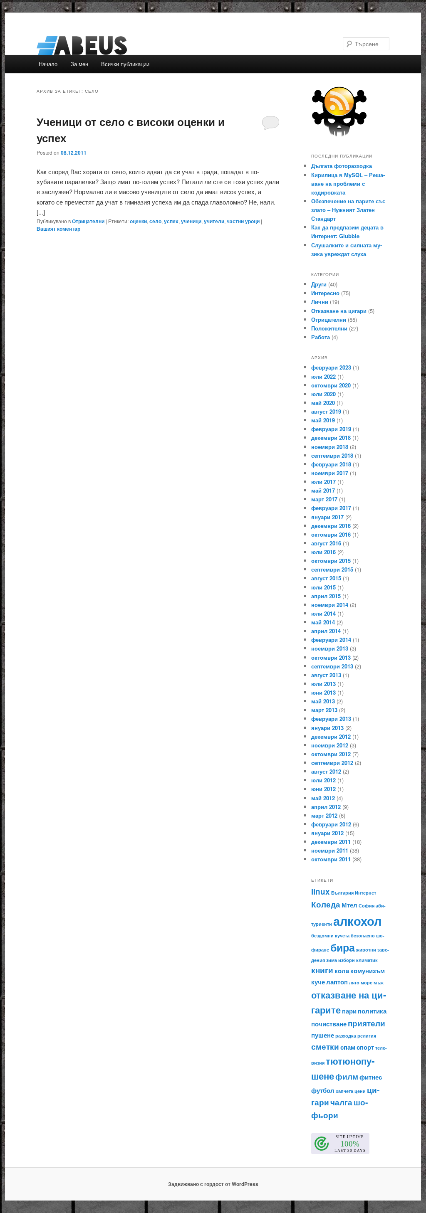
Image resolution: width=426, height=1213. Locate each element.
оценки (138, 221)
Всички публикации (125, 64)
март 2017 (324, 499)
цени (360, 1091)
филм (346, 1076)
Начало (48, 64)
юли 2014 (323, 613)
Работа (320, 337)
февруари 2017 (331, 508)
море (366, 982)
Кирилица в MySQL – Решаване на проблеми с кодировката (348, 183)
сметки (325, 1046)
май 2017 (323, 490)
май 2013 (323, 701)
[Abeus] (157, 45)
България (342, 893)
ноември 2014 (329, 605)
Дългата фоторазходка (341, 166)
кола (341, 970)
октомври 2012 (331, 754)
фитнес (370, 1077)
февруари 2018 (331, 464)
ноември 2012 (329, 745)
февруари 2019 (331, 429)
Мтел (349, 905)
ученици (191, 221)
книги (322, 970)
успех (171, 221)
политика (372, 1011)
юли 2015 (323, 587)
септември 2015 (332, 569)
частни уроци (243, 221)
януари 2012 (327, 833)
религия (366, 1036)
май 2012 (323, 798)
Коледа (325, 904)
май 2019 (323, 420)
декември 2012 (331, 736)
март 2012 (324, 815)
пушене (322, 1035)
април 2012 (326, 807)
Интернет (365, 893)
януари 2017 (327, 517)
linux (320, 891)
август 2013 (326, 675)
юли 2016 (323, 552)
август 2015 (326, 578)
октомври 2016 (331, 534)
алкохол (357, 920)
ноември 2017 (329, 473)
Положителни (329, 328)
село (155, 221)
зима (331, 960)
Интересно (325, 293)
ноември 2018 (329, 447)
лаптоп (337, 981)
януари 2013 (327, 728)
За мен (79, 64)
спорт (365, 1047)
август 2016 (326, 543)
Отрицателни (88, 221)
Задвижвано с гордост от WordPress (213, 1184)
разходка (345, 1036)
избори (346, 960)
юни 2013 (323, 692)
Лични (319, 302)
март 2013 (324, 710)
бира (342, 947)
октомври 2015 (331, 561)
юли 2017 (323, 482)
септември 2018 (332, 455)
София (366, 905)
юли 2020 (323, 394)
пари (349, 1011)
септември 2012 (332, 763)
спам (347, 1047)
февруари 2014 (331, 639)
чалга (341, 1102)
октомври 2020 (331, 385)
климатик (367, 960)
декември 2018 (331, 437)
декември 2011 (331, 842)
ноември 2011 (329, 850)
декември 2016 (331, 526)
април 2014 (326, 631)
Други (319, 284)
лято (354, 982)
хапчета (344, 1091)
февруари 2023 (331, 367)
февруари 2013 (331, 718)
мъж (379, 982)
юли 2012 (323, 780)
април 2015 (326, 596)
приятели (366, 1023)
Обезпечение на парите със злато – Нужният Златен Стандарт (348, 209)
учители (214, 221)
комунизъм (367, 970)
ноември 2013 (329, 648)
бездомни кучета (330, 935)
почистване (329, 1023)
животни (366, 950)
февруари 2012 (331, 824)
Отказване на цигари (339, 311)
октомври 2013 (331, 657)
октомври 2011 (331, 859)
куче (318, 981)
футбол (322, 1090)
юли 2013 (323, 684)
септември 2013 (332, 666)
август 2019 (326, 411)
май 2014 (323, 622)
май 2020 (323, 403)
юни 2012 (323, 789)
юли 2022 (323, 376)
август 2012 (326, 771)
